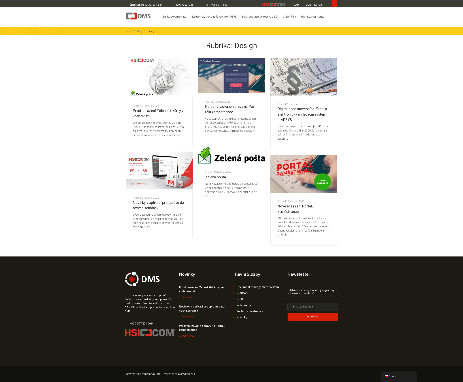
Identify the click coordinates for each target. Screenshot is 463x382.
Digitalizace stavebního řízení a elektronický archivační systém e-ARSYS (302, 114)
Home (129, 31)
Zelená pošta (215, 177)
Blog (139, 31)
